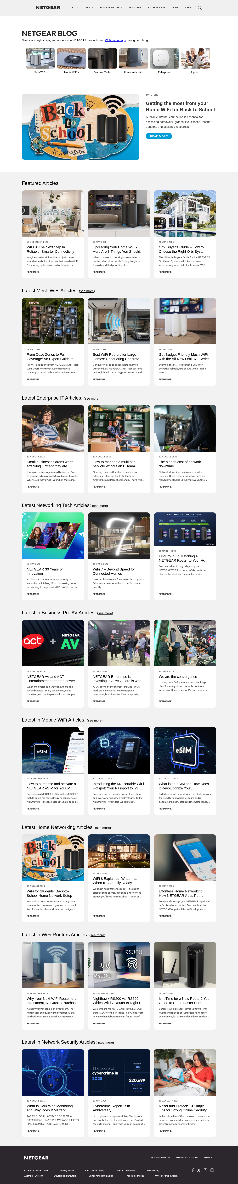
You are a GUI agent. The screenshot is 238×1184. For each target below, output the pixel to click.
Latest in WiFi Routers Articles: (63, 934)
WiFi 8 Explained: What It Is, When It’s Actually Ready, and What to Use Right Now (116, 883)
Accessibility (153, 1170)
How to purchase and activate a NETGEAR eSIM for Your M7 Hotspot (51, 788)
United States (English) (166, 1175)
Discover (135, 7)
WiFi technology (115, 40)
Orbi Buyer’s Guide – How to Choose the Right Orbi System (182, 249)
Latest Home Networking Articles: (66, 827)
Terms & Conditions (125, 1170)
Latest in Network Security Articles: (68, 1042)
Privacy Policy (67, 1170)
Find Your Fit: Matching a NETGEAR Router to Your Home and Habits (184, 560)
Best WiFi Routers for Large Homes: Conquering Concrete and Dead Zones (116, 359)
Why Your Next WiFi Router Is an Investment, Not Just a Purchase (52, 1001)
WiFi (88, 7)
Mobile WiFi (70, 72)
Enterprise (155, 7)
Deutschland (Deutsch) (65, 1175)
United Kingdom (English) (101, 1175)
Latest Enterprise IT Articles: (61, 398)
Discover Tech (102, 72)
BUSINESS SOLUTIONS (187, 1157)
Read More (159, 136)
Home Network (109, 7)
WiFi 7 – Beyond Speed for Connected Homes (114, 571)
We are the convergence (178, 677)
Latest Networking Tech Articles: (65, 505)
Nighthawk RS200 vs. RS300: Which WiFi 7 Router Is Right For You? (118, 1003)
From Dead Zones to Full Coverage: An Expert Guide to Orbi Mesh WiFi (50, 359)
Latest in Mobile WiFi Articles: (62, 719)
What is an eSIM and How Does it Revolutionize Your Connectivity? (184, 788)
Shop (188, 7)
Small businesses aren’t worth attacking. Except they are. (50, 464)
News (174, 7)
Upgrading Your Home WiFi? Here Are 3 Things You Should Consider (116, 251)
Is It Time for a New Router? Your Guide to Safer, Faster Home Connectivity (185, 1003)
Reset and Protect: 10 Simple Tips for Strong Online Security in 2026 (184, 1110)
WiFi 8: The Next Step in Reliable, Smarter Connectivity (50, 249)
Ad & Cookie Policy (94, 1170)
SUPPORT (209, 1157)
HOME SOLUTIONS (160, 1157)
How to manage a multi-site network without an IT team (114, 464)
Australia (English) (33, 1175)
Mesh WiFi (39, 72)
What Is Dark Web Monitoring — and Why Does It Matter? (52, 1108)
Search (200, 8)
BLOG (75, 7)
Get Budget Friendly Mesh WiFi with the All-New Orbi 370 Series (184, 357)
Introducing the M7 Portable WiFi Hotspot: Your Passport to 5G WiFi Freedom (118, 788)
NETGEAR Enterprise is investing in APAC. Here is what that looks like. (117, 681)
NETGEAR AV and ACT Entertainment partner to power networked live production (51, 681)
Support (194, 72)
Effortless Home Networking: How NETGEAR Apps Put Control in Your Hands (181, 895)
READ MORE (33, 272)
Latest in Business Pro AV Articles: (67, 612)
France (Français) (135, 1175)
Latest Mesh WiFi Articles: (58, 290)
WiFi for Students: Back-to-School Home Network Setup (49, 893)
